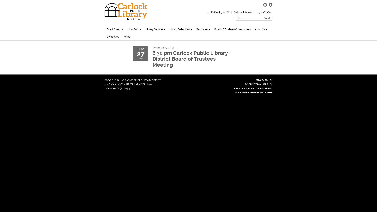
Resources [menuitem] (202, 29)
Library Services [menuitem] (154, 29)
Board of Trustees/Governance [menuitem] (231, 29)
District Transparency (258, 84)
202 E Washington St (217, 12)
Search (267, 18)
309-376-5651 (264, 12)
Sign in (268, 92)
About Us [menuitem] (260, 29)
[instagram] (265, 5)
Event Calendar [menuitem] (115, 29)
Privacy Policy (264, 80)
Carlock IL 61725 (243, 12)
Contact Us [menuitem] (113, 36)
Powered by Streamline (249, 92)
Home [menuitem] (126, 36)
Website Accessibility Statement (252, 88)
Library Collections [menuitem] (180, 29)
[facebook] (270, 5)
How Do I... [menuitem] (133, 29)
